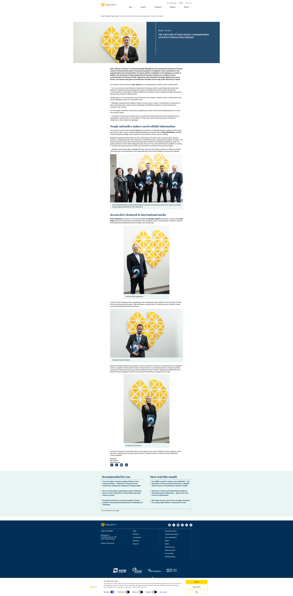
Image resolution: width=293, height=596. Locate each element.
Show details (163, 592)
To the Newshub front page (110, 510)
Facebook (169, 525)
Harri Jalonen (114, 460)
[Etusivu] (108, 525)
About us (186, 7)
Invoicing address (171, 537)
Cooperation (158, 7)
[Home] (109, 5)
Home (102, 16)
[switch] (127, 592)
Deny (196, 592)
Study (130, 7)
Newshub (172, 7)
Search (187, 3)
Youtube (178, 525)
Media (167, 541)
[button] (109, 42)
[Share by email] (121, 465)
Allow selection (197, 587)
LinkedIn (186, 525)
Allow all (196, 582)
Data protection (170, 550)
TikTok (191, 525)
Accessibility (169, 553)
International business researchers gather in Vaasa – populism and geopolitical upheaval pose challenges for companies (122, 502)
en (182, 3)
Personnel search (170, 531)
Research (143, 7)
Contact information (107, 543)
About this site (170, 547)
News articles (115, 16)
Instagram (182, 525)
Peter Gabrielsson (115, 462)
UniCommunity (173, 3)
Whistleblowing (170, 557)
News (160, 30)
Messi (167, 544)
